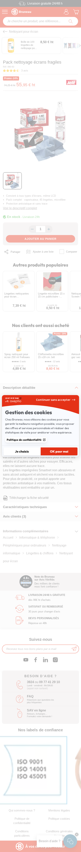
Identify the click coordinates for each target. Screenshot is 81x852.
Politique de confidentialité (24, 440)
